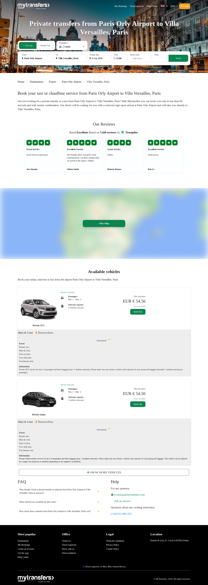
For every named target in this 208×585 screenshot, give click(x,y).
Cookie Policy (112, 549)
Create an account (26, 549)
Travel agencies (137, 6)
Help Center (152, 6)
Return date (134, 55)
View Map (104, 223)
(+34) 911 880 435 (121, 513)
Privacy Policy (112, 545)
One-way (29, 45)
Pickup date (94, 55)
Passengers (63, 43)
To (57, 55)
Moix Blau (107, 566)
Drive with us (68, 549)
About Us (66, 541)
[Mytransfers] (34, 6)
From (24, 55)
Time (116, 55)
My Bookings (121, 6)
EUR (173, 6)
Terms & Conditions (115, 541)
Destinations (23, 541)
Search (178, 58)
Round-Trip (45, 45)
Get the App (23, 553)
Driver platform (69, 553)
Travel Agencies (69, 545)
